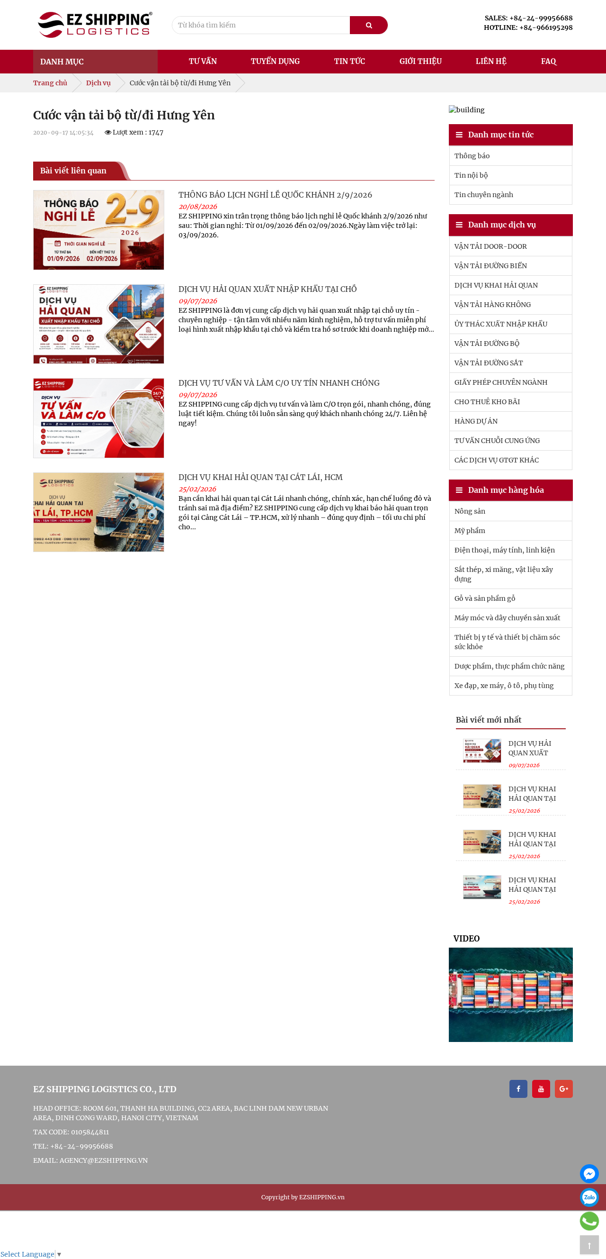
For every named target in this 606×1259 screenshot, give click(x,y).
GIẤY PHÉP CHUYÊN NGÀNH (501, 382)
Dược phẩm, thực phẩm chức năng (509, 666)
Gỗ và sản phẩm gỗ (485, 598)
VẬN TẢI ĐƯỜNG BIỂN (490, 266)
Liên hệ (491, 61)
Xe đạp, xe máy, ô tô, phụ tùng (504, 685)
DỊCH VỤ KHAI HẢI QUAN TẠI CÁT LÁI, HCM (260, 477)
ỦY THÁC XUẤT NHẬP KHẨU (500, 324)
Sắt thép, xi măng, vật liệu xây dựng (503, 574)
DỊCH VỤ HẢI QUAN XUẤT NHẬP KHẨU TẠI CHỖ (267, 289)
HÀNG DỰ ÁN (476, 421)
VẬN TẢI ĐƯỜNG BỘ (486, 343)
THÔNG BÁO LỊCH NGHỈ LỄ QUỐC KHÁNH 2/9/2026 (275, 194)
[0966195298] (589, 1221)
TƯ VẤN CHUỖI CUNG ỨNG (497, 440)
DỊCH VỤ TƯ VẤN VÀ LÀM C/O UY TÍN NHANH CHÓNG (279, 383)
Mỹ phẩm (469, 530)
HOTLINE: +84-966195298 (528, 27)
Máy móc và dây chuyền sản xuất (507, 618)
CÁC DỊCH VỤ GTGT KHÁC (496, 460)
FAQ (548, 61)
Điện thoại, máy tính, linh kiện (504, 550)
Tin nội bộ (471, 175)
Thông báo (472, 156)
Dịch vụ (98, 83)
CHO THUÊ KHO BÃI (487, 402)
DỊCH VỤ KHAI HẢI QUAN (496, 285)
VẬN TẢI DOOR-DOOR (490, 246)
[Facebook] (589, 1173)
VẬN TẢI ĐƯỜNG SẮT (488, 363)
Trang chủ (50, 83)
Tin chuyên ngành (483, 194)
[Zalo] (589, 1197)
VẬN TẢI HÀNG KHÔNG (492, 304)
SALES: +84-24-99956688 (529, 18)
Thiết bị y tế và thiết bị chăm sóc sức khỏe (507, 642)
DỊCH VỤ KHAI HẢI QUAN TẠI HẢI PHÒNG (532, 889)
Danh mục (62, 61)
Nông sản (469, 511)
